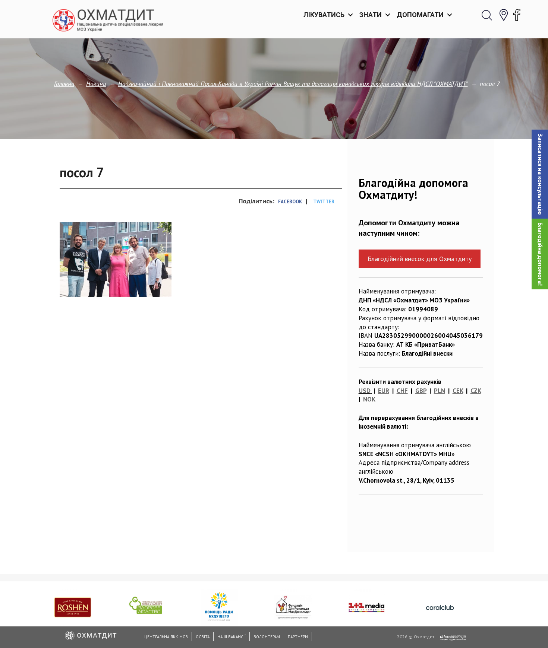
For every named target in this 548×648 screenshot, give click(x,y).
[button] (540, 174)
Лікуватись (323, 15)
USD (365, 391)
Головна (64, 84)
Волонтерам (266, 636)
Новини (96, 84)
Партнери (298, 636)
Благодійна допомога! (540, 254)
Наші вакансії (231, 636)
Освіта (203, 636)
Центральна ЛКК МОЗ (166, 636)
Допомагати (420, 15)
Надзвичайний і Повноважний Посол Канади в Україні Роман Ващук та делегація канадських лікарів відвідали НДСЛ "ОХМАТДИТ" (293, 84)
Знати (370, 15)
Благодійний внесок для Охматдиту (420, 258)
